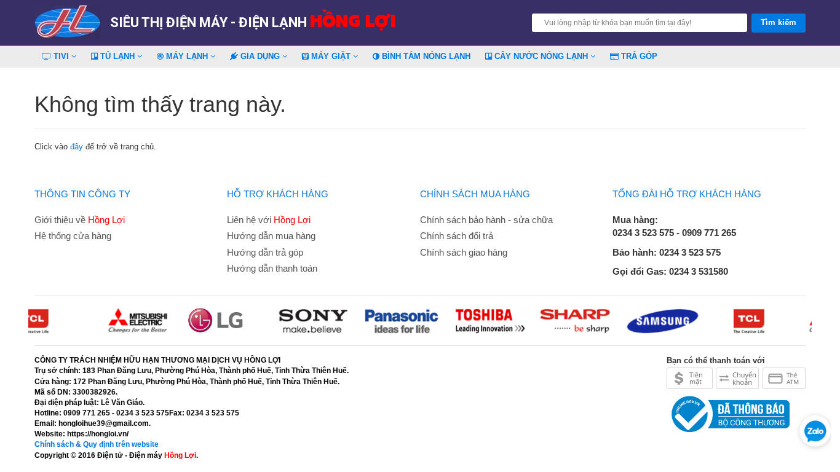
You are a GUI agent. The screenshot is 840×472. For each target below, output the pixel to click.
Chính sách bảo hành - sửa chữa (486, 219)
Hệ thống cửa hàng (72, 235)
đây (76, 146)
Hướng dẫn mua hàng (271, 235)
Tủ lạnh (117, 56)
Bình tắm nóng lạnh (424, 56)
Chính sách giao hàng (463, 252)
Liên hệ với (269, 219)
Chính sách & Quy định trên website (96, 444)
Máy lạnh (187, 56)
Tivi (61, 56)
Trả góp (638, 56)
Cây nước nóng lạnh (541, 56)
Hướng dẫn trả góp (265, 252)
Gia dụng (260, 56)
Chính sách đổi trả (456, 235)
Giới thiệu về (79, 219)
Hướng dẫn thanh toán (272, 268)
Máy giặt (331, 56)
